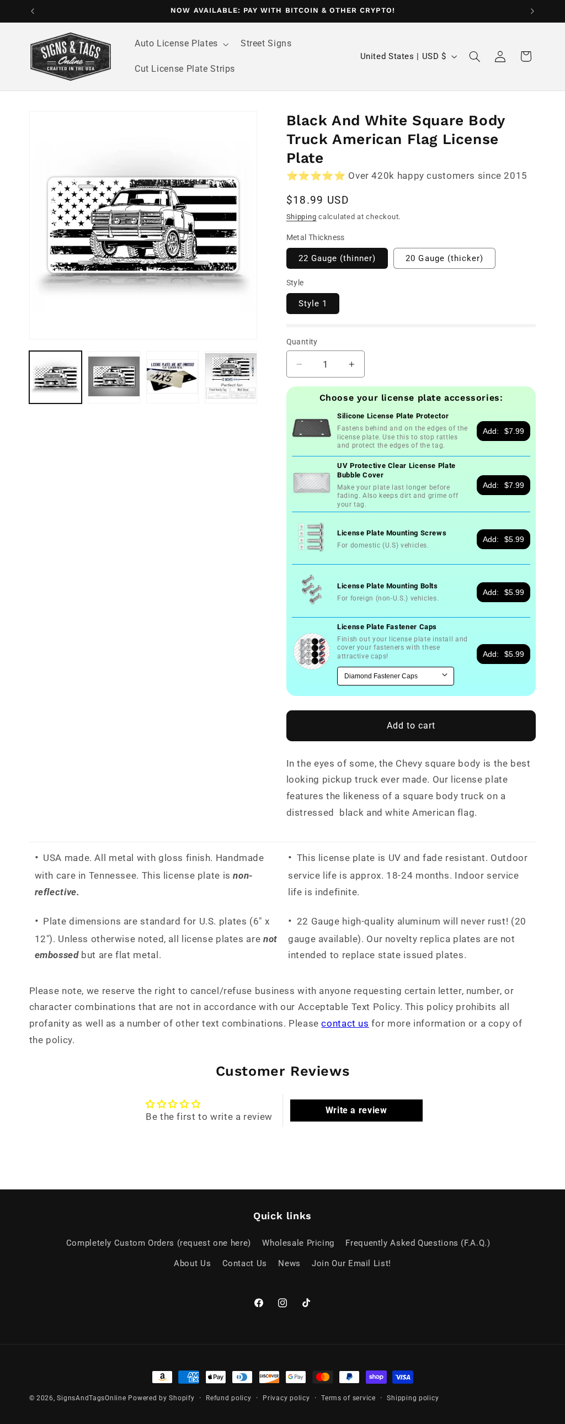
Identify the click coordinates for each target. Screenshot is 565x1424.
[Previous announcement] (32, 11)
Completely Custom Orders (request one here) (158, 1243)
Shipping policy (413, 1398)
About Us (192, 1263)
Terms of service (348, 1398)
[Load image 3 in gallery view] (172, 377)
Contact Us (244, 1263)
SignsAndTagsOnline (91, 1398)
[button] (180, 44)
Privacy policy (286, 1398)
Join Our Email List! (351, 1263)
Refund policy (229, 1398)
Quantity (302, 341)
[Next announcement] (532, 11)
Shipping (301, 216)
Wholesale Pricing (298, 1243)
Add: (503, 431)
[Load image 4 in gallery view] (231, 377)
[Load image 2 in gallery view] (114, 377)
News (289, 1263)
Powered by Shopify (161, 1398)
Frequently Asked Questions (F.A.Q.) (417, 1243)
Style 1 (313, 304)
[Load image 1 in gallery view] (55, 377)
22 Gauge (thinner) (337, 258)
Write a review (356, 1110)
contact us (345, 1023)
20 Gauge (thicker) (444, 258)
